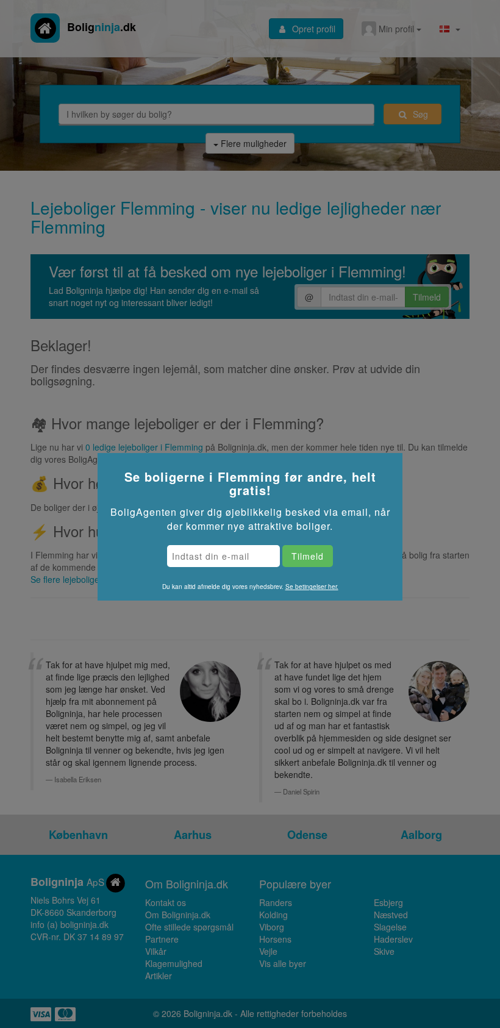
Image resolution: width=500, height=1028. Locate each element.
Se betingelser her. (311, 586)
